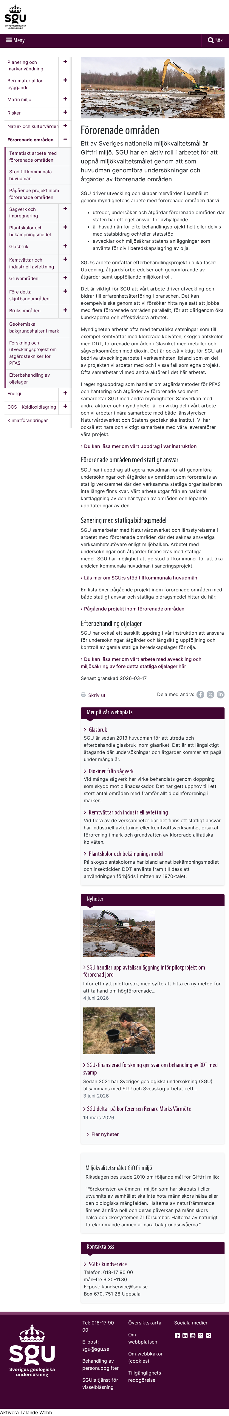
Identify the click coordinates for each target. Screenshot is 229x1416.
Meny (19, 40)
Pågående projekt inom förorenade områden (134, 609)
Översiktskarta (144, 1323)
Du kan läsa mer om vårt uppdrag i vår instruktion (140, 446)
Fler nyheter (104, 1134)
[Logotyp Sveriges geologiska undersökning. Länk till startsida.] (34, 16)
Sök (219, 40)
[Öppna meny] (65, 66)
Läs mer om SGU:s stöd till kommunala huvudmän (140, 578)
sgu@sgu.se (95, 1349)
